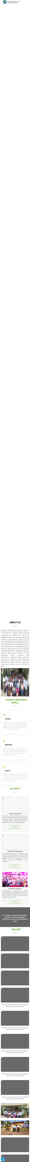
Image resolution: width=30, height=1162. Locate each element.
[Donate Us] (2, 1159)
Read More (15, 827)
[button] (2, 581)
